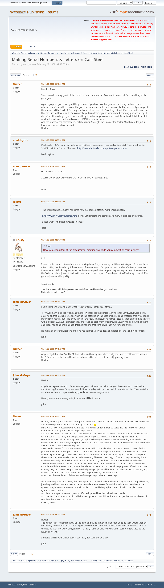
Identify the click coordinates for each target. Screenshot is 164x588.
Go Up (14, 554)
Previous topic (131, 66)
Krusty (20, 240)
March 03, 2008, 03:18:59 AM (53, 84)
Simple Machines (29, 585)
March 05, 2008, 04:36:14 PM (53, 301)
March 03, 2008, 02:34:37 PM (53, 240)
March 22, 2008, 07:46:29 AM (53, 349)
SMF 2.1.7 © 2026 (15, 585)
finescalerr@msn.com (101, 39)
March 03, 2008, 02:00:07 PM (53, 201)
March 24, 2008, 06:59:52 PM (53, 375)
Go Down (15, 75)
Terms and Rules (139, 585)
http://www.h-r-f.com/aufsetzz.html (59, 215)
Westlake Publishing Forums (34, 12)
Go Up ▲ (152, 585)
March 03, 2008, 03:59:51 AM (53, 140)
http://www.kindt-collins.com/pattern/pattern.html (102, 148)
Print (149, 75)
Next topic (146, 66)
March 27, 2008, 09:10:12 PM (53, 514)
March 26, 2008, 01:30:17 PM (53, 416)
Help (129, 585)
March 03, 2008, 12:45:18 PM (53, 166)
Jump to (110, 566)
